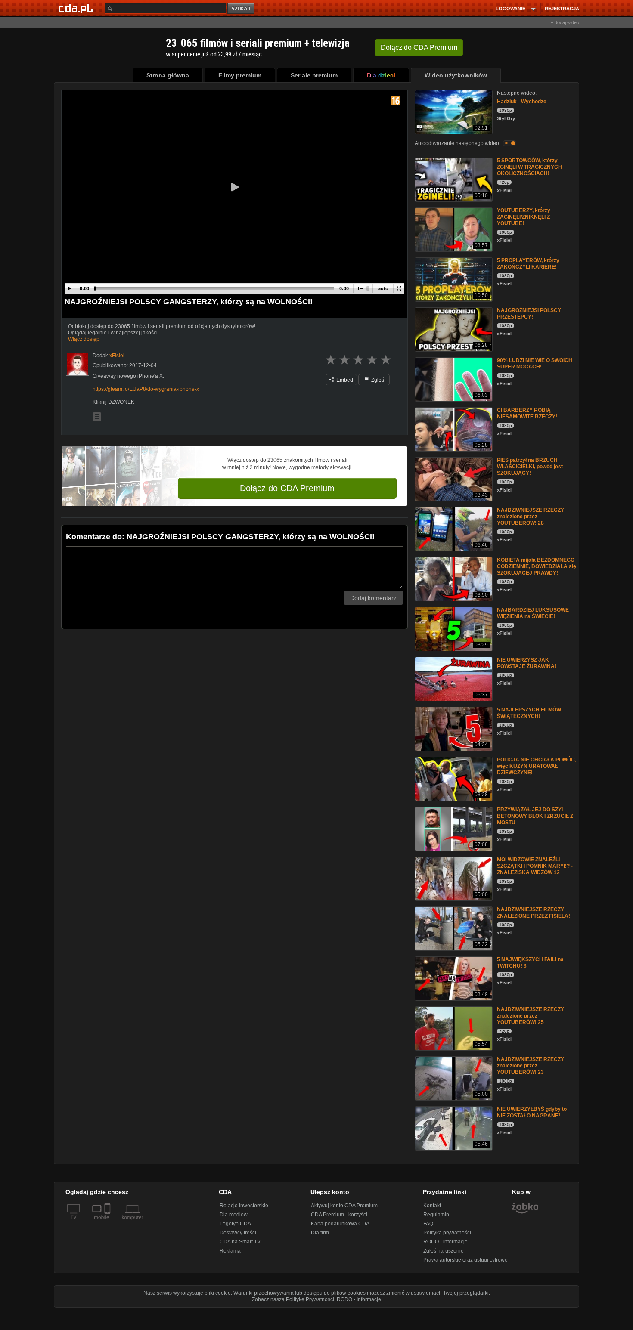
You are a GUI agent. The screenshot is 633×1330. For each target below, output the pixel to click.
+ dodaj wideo (565, 22)
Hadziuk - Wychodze (521, 102)
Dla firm (320, 1233)
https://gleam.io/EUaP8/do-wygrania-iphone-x (146, 389)
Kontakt (432, 1206)
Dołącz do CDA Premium (287, 488)
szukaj (241, 9)
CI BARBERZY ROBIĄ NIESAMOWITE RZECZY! (527, 413)
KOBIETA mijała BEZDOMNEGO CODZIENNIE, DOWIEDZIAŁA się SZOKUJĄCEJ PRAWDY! (536, 566)
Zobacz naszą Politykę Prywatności (293, 1299)
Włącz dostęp (83, 339)
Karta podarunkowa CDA (340, 1224)
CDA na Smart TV (240, 1242)
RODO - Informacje (359, 1299)
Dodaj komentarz (373, 597)
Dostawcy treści (238, 1233)
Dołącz (419, 47)
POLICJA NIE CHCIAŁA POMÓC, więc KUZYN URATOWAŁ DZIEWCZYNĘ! (536, 766)
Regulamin (436, 1215)
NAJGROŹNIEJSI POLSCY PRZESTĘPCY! (529, 313)
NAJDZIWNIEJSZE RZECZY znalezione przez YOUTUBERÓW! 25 (530, 1015)
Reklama (230, 1251)
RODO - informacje (445, 1242)
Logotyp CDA (235, 1224)
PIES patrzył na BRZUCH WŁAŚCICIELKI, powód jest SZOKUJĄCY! (530, 466)
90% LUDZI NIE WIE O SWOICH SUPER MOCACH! (534, 363)
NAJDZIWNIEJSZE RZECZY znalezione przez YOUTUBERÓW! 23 (530, 1065)
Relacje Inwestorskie (244, 1206)
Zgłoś (377, 380)
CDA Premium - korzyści (339, 1215)
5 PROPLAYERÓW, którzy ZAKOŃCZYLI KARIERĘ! (528, 263)
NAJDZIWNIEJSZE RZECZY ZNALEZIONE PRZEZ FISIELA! (533, 912)
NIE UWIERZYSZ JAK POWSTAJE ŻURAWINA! (526, 663)
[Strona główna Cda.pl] (77, 8)
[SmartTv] (108, 1222)
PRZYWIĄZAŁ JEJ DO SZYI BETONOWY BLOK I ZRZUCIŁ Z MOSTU (535, 816)
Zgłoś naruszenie (443, 1251)
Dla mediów (234, 1215)
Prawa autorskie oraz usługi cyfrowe (465, 1260)
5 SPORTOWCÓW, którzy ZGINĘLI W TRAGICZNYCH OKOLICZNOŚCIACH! (529, 167)
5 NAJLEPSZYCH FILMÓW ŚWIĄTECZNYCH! (529, 713)
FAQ (428, 1224)
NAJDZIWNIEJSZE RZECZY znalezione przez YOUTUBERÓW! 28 (530, 516)
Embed (344, 380)
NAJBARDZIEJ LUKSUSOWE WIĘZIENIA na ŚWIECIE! (533, 613)
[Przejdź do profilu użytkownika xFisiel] (77, 364)
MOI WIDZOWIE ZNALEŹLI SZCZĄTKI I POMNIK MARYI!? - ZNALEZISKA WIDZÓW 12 (535, 866)
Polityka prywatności (447, 1233)
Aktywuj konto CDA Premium (344, 1206)
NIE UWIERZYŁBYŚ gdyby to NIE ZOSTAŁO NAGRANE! (532, 1112)
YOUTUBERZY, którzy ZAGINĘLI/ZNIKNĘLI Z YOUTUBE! (523, 216)
